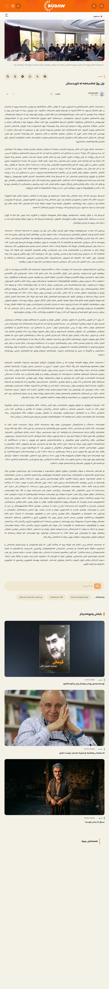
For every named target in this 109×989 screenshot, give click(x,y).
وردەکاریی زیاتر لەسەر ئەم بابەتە (30, 597)
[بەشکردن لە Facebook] (45, 76)
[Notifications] (101, 6)
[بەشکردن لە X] (37, 76)
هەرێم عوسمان (93, 93)
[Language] (12, 6)
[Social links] (7, 6)
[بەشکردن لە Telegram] (22, 76)
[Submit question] (97, 586)
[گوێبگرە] (51, 94)
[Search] (18, 6)
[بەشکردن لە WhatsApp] (30, 76)
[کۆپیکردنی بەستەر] (8, 76)
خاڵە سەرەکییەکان (56, 597)
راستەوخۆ (97, 16)
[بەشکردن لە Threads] (15, 76)
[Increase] (7, 94)
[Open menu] (7, 15)
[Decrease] (13, 94)
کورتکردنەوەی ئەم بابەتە (79, 597)
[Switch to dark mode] (94, 6)
